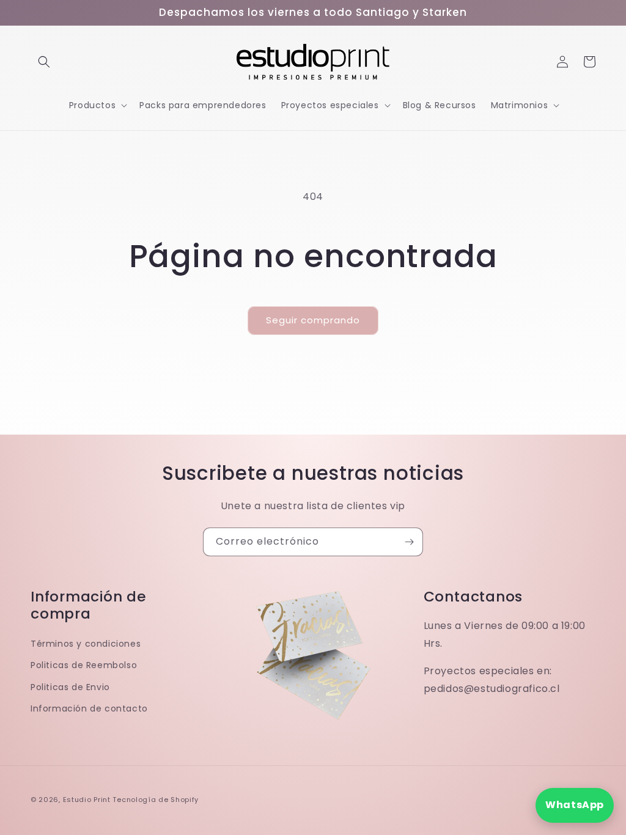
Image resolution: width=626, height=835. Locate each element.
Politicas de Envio (70, 687)
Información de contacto (89, 708)
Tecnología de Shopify (155, 799)
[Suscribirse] (409, 542)
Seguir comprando (313, 320)
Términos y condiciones (86, 644)
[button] (44, 61)
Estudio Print (87, 799)
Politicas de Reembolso (84, 665)
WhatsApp (574, 805)
